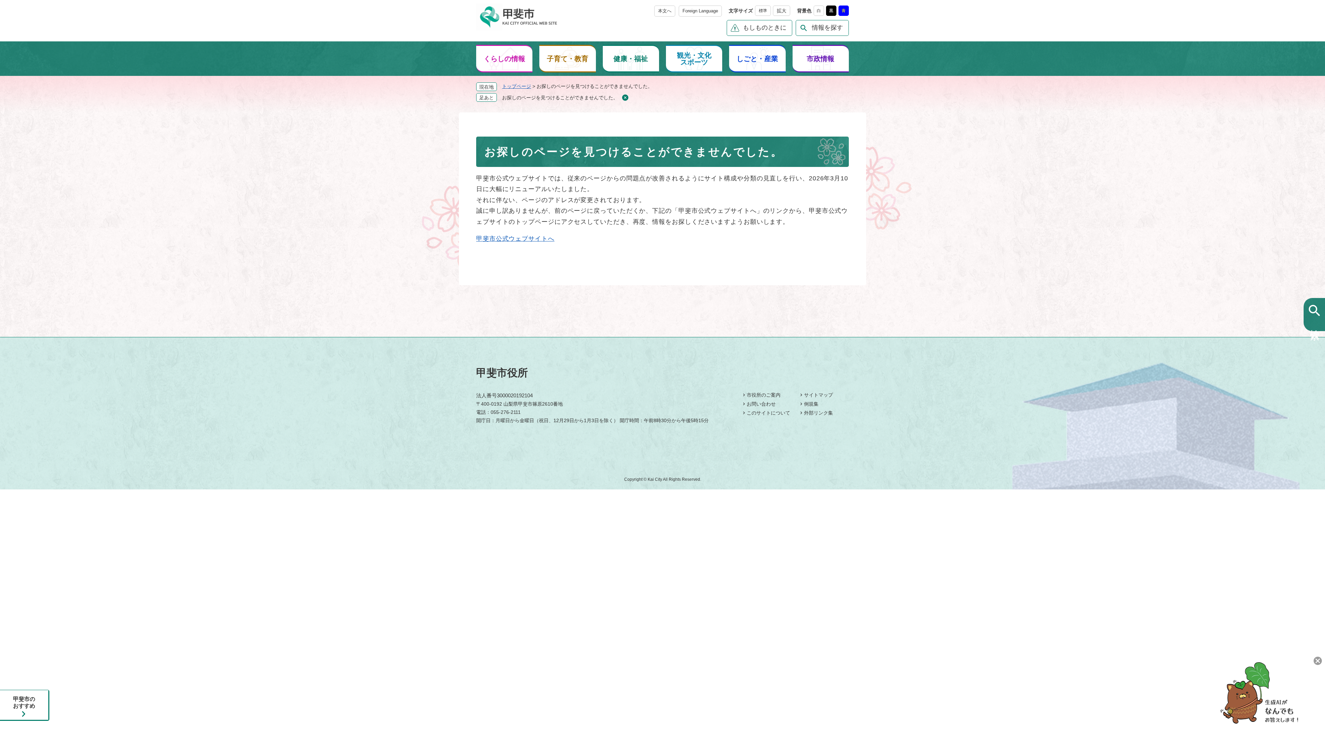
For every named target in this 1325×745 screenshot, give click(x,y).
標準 (763, 10)
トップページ (516, 86)
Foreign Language (700, 10)
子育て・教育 (567, 58)
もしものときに (764, 27)
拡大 (781, 10)
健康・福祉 (631, 58)
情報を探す (827, 27)
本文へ (664, 10)
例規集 (811, 404)
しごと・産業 (757, 58)
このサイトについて (768, 413)
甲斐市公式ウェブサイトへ (515, 238)
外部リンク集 (818, 413)
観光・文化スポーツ (694, 58)
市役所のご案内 (764, 395)
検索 (1314, 323)
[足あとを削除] (625, 97)
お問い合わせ (761, 404)
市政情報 (820, 58)
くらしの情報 (504, 58)
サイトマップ (818, 395)
